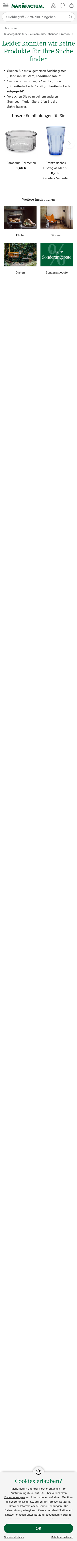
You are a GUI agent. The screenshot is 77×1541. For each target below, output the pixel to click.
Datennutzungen (14, 1497)
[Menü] (5, 5)
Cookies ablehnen (14, 1537)
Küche (20, 235)
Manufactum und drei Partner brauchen (35, 1488)
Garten (20, 272)
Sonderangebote (57, 272)
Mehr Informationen (62, 1537)
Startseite (10, 28)
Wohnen (56, 235)
